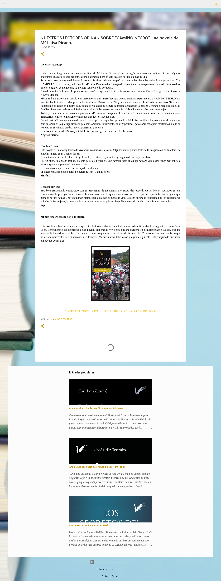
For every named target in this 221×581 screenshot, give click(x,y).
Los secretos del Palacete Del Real (88, 525)
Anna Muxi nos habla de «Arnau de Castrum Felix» (97, 466)
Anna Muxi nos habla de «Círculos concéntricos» (96, 408)
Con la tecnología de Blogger (112, 562)
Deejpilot (120, 569)
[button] (43, 54)
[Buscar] (14, 4)
